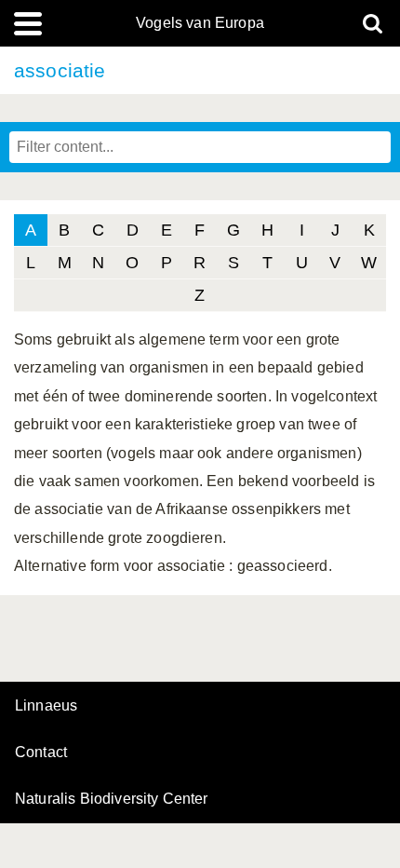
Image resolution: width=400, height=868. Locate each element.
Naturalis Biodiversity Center (111, 799)
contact (41, 752)
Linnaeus (46, 705)
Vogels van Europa (200, 23)
